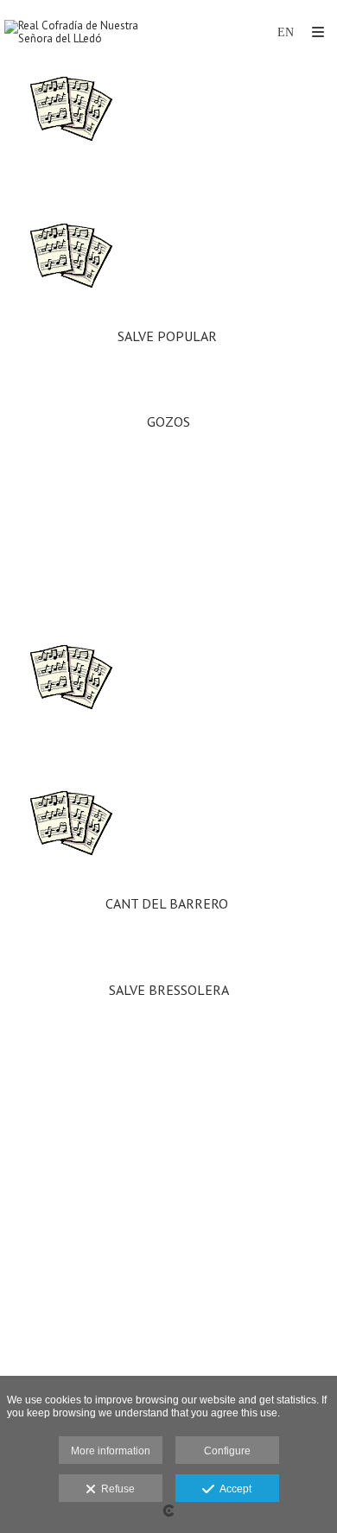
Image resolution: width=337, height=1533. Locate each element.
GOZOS (168, 421)
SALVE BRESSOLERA (169, 990)
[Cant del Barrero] (168, 684)
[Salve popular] (168, 116)
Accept (232, 1489)
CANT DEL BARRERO (168, 903)
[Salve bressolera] (168, 830)
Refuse (115, 1489)
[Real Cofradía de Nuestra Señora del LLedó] (86, 32)
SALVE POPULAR (169, 336)
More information (110, 1451)
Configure (227, 1451)
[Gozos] (168, 263)
